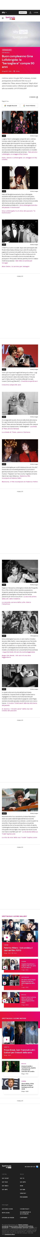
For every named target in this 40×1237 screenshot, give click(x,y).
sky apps (23, 1182)
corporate (23, 1217)
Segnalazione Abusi (10, 1234)
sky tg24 (5, 1182)
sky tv (22, 1178)
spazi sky (23, 1193)
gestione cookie (7, 1209)
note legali (6, 1212)
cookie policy (24, 1209)
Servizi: (22, 1174)
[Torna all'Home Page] (10, 18)
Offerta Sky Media (8, 1217)
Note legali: (5, 1205)
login (36, 12)
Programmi (24, 1197)
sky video (5, 1186)
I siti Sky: (4, 1174)
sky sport (5, 1178)
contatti (31, 1227)
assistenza (25, 1227)
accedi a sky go (30, 1166)
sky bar (22, 1189)
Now (21, 1186)
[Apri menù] (2, 18)
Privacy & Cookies (13, 1226)
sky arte (5, 1189)
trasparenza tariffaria (16, 1227)
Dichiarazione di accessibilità (25, 1213)
